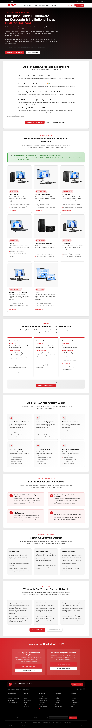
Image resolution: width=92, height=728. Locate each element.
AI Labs (72, 700)
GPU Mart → (43, 708)
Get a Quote (70, 5)
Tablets (25, 710)
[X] (81, 689)
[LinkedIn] (77, 689)
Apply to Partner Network (63, 668)
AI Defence (57, 700)
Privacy (78, 725)
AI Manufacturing (58, 706)
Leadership (73, 704)
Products (35, 5)
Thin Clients (26, 706)
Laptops (25, 702)
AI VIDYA (57, 698)
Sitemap (82, 725)
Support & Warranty (75, 702)
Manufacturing (74, 698)
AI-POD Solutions (43, 706)
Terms (74, 725)
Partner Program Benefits (63, 664)
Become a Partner (10, 1)
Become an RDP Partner (37, 629)
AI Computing (11, 700)
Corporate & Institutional (13, 698)
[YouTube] (84, 689)
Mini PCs (25, 708)
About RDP (73, 696)
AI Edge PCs (57, 696)
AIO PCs (25, 698)
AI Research (57, 710)
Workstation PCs (27, 700)
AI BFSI (56, 704)
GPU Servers (42, 702)
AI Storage (41, 704)
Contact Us (82, 1)
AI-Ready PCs (42, 696)
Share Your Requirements (28, 666)
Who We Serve (27, 5)
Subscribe (72, 717)
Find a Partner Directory (28, 670)
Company (54, 5)
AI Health (57, 702)
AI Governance (58, 708)
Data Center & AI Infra (13, 702)
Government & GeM (12, 696)
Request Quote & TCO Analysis (14, 52)
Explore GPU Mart (77, 684)
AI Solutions (42, 5)
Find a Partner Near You (54, 629)
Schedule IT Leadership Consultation (56, 122)
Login (78, 1)
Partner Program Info (33, 52)
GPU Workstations (43, 698)
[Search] (65, 5)
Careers (72, 706)
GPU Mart (80, 5)
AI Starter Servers (43, 700)
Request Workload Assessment (46, 385)
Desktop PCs (26, 696)
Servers (25, 704)
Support (48, 5)
